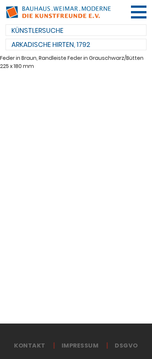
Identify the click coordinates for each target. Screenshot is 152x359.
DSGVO (126, 345)
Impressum (80, 345)
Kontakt (29, 345)
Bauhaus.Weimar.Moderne (58, 12)
